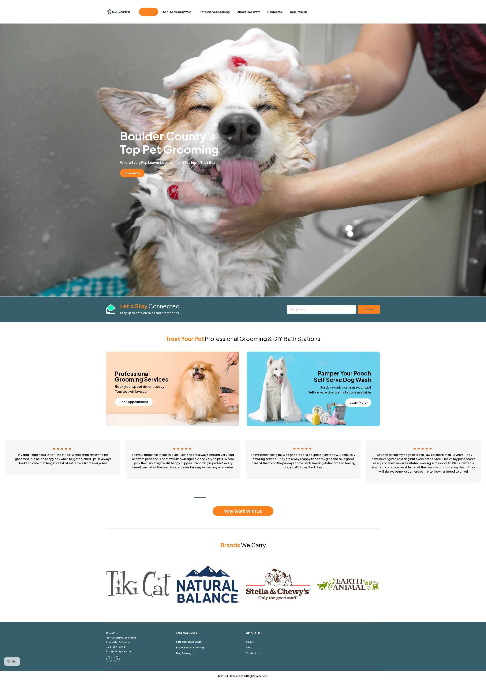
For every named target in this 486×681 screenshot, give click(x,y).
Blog (249, 647)
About (250, 641)
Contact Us (274, 11)
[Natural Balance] (208, 584)
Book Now (132, 173)
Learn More (358, 403)
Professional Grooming (214, 11)
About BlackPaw (248, 11)
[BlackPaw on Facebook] (109, 659)
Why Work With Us (243, 511)
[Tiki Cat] (138, 584)
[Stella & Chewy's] (278, 584)
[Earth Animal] (348, 584)
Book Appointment (133, 402)
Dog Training (298, 11)
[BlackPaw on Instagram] (117, 659)
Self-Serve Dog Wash (177, 11)
